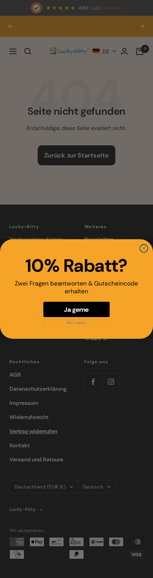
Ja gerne (76, 309)
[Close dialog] (144, 248)
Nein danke (77, 322)
